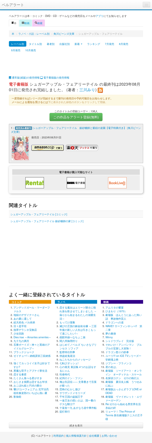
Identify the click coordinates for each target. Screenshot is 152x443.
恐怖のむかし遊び (70, 389)
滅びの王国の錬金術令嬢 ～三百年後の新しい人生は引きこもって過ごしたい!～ (78, 329)
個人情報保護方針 (76, 435)
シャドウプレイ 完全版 (119, 341)
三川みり (87, 89)
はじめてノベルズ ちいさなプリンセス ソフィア (78, 346)
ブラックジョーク (24, 352)
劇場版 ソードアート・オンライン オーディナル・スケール (123, 372)
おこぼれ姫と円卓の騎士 (28, 385)
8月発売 (123, 44)
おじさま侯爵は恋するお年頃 (30, 382)
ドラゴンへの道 (114, 322)
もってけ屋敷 (67, 322)
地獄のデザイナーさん (26, 315)
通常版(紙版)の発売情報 (25, 77)
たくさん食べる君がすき (28, 378)
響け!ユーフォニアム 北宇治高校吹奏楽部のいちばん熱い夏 (31, 391)
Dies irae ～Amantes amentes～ (32, 337)
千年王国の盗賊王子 (71, 396)
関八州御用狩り (69, 341)
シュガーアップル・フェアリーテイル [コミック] (38, 214)
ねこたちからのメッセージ (75, 359)
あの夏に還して (23, 318)
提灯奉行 (65, 411)
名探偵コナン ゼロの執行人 (122, 378)
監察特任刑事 (67, 352)
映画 (26, 23)
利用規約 (58, 435)
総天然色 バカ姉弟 (24, 322)
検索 (39, 23)
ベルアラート (13, 4)
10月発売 (30, 50)
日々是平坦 (20, 326)
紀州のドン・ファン (71, 378)
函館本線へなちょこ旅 (72, 337)
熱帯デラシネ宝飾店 (25, 330)
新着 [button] (77, 44)
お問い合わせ (109, 435)
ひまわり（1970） (116, 311)
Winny (109, 337)
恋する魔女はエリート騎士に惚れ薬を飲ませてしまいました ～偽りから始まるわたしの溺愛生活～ (78, 313)
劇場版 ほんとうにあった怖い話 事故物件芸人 (123, 316)
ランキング (93, 44)
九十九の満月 (21, 341)
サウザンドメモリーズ (72, 393)
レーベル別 (17, 44)
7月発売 (109, 44)
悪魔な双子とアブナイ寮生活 (30, 370)
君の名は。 (111, 367)
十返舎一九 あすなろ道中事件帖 (78, 408)
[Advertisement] (76, 66)
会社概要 (94, 435)
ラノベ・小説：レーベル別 (33, 33)
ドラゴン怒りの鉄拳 (117, 352)
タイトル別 (35, 44)
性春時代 (65, 374)
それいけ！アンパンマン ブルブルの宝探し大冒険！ (123, 346)
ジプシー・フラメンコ (118, 363)
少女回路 (19, 333)
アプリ (99, 16)
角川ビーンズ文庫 (64, 33)
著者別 (50, 44)
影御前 (17, 396)
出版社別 (64, 44)
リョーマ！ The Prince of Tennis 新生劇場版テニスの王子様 (124, 415)
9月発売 (15, 50)
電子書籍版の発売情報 (56, 77)
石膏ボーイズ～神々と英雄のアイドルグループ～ (32, 346)
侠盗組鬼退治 (67, 356)
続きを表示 (76, 425)
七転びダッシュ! (69, 363)
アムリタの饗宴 (114, 307)
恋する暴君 (20, 374)
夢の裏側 (110, 333)
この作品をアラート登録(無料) (76, 117)
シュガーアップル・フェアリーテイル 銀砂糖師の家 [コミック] (46, 221)
